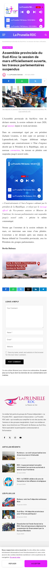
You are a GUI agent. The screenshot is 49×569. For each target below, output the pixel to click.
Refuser (12, 564)
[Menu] (3, 34)
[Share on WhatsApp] (22, 81)
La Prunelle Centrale (16, 74)
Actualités (7, 47)
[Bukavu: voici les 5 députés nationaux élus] (8, 502)
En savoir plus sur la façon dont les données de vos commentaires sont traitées (24, 373)
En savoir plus (15, 557)
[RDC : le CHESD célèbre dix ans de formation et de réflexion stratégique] (8, 482)
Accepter (35, 564)
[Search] (45, 34)
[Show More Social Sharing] (44, 81)
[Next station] (22, 12)
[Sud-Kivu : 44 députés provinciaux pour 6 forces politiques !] (8, 514)
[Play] (28, 12)
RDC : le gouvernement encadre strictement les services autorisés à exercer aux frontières (31, 467)
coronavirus (15, 150)
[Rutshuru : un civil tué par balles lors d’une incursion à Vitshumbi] (8, 455)
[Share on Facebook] (8, 81)
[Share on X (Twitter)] (35, 81)
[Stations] (38, 164)
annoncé (11, 125)
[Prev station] (34, 12)
